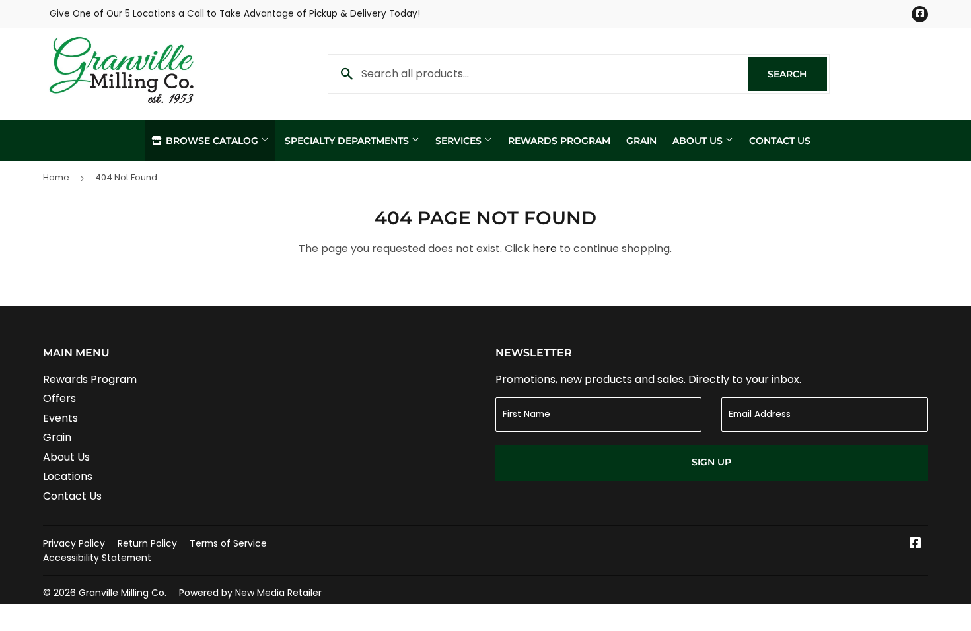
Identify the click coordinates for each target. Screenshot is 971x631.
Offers (59, 398)
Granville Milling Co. (122, 592)
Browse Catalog (212, 140)
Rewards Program (559, 140)
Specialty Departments (348, 140)
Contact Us (779, 140)
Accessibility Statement (97, 557)
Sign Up (711, 462)
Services (459, 140)
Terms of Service (228, 543)
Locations (67, 476)
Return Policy (147, 543)
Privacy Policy (74, 543)
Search (797, 74)
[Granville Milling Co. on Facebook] (915, 544)
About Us (698, 140)
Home (56, 177)
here (544, 248)
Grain (641, 140)
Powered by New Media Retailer (250, 592)
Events (60, 418)
